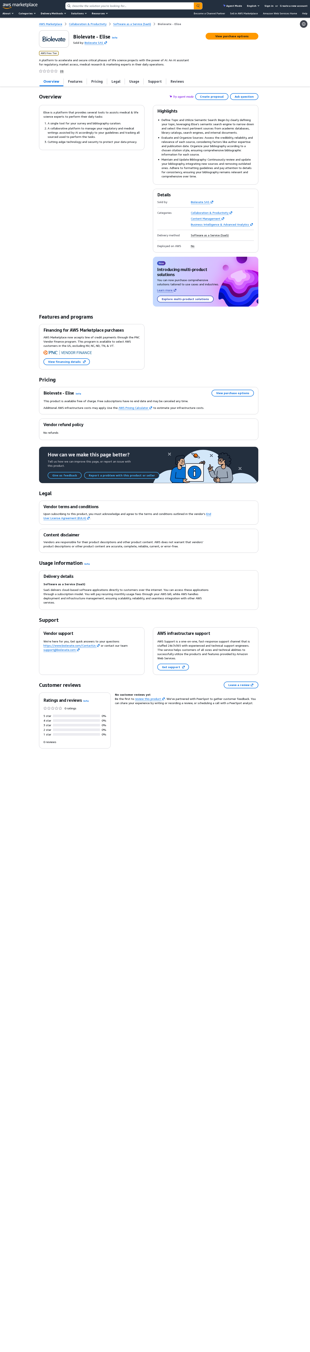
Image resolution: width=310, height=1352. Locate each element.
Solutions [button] (77, 13)
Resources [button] (98, 13)
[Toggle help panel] (303, 24)
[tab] (51, 81)
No (192, 246)
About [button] (7, 13)
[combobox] (130, 6)
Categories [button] (26, 13)
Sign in (269, 5)
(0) (61, 71)
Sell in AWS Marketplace (244, 13)
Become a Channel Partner (209, 13)
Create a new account (293, 5)
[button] (114, 37)
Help (304, 13)
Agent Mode (234, 5)
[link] (169, 24)
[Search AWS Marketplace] (198, 6)
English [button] (251, 5)
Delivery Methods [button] (52, 13)
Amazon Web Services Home (280, 13)
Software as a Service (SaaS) (210, 235)
